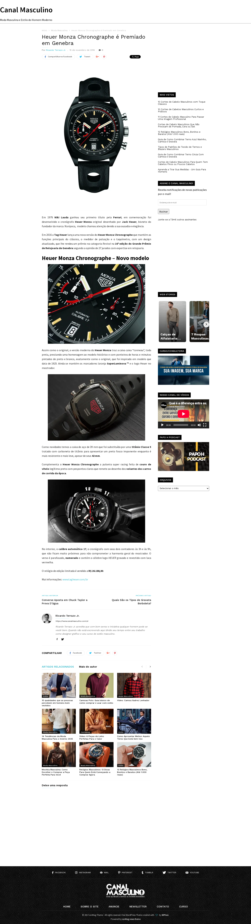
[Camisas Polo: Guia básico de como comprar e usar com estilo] (96, 685)
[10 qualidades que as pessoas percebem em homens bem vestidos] (59, 685)
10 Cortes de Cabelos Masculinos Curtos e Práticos (181, 110)
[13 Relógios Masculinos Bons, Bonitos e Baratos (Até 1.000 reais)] (134, 754)
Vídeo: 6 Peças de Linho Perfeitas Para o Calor (91, 737)
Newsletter (138, 906)
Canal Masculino (26, 9)
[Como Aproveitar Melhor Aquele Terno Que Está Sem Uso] (134, 721)
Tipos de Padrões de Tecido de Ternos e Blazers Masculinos (180, 148)
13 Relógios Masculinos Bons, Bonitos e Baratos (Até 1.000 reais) (132, 772)
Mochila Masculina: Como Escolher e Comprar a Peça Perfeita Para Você (56, 772)
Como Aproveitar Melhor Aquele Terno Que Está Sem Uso (133, 737)
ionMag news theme (131, 919)
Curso (183, 906)
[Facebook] (57, 639)
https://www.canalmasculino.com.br (71, 621)
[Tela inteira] (204, 425)
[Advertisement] (183, 63)
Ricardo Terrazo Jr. (56, 50)
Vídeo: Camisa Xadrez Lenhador (133, 700)
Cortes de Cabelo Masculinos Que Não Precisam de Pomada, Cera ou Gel (178, 125)
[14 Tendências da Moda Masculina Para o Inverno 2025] (59, 721)
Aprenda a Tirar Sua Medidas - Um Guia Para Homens (182, 170)
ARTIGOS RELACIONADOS (58, 667)
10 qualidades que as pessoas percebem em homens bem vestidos (57, 703)
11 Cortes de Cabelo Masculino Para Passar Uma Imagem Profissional (181, 118)
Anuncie (114, 906)
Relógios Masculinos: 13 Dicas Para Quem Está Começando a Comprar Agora (94, 772)
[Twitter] (62, 639)
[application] (183, 413)
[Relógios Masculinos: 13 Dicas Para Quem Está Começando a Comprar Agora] (96, 754)
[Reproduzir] (162, 425)
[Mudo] (199, 425)
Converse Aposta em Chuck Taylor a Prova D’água (64, 602)
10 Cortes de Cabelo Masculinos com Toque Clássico (181, 103)
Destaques (85, 732)
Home (67, 906)
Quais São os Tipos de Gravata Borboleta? (131, 602)
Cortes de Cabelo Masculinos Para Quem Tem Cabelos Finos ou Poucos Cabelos (183, 163)
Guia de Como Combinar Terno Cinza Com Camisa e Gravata (181, 155)
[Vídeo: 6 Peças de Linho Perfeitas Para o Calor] (96, 721)
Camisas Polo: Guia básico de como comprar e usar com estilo (96, 701)
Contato (163, 906)
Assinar (163, 211)
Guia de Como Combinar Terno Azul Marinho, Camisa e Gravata (182, 140)
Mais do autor (88, 667)
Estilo (45, 696)
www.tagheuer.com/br (75, 579)
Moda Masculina (88, 696)
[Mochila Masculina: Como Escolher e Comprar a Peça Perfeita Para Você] (59, 754)
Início (44, 30)
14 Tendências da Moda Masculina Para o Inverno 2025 (57, 737)
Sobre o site (90, 906)
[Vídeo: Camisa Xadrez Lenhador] (134, 685)
